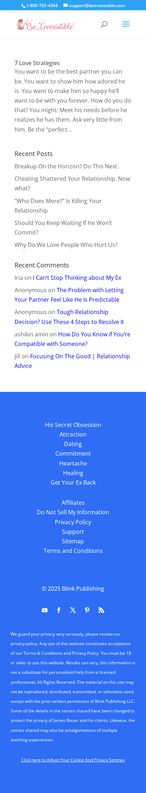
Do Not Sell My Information (73, 512)
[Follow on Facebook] (58, 610)
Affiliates (73, 503)
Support (73, 532)
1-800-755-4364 (42, 5)
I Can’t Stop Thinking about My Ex (77, 278)
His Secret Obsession (73, 425)
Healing (73, 473)
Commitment (73, 453)
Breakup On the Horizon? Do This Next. (67, 166)
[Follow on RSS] (101, 610)
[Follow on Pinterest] (87, 610)
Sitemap (73, 541)
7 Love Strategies (37, 63)
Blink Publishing (83, 588)
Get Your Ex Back (73, 482)
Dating (73, 444)
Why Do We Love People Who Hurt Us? (66, 245)
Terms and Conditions (73, 551)
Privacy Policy (73, 522)
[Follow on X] (73, 610)
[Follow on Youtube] (44, 610)
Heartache (73, 463)
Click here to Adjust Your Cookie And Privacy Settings (73, 760)
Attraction (73, 434)
